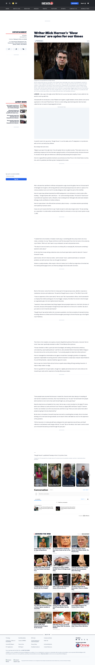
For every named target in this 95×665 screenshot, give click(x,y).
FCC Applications (9, 646)
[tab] (37, 499)
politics (18, 44)
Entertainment (19, 32)
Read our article (44, 653)
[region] (61, 503)
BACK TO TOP (47, 634)
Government (14, 41)
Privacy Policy (34, 644)
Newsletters (85, 8)
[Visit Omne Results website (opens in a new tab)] (82, 645)
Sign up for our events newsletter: (13, 173)
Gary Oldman (24, 44)
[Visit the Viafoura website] (86, 515)
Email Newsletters (22, 638)
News (7, 8)
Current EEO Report (10, 644)
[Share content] (9, 49)
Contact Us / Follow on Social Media (10, 641)
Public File (46, 640)
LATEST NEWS (21, 102)
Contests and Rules (48, 638)
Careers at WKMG (22, 640)
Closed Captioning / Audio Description (35, 641)
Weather (27, 8)
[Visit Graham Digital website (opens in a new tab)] (17, 660)
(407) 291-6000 (26, 650)
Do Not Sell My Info (48, 644)
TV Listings (8, 638)
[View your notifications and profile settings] (87, 499)
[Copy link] (16, 49)
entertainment (21, 41)
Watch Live (16, 8)
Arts (25, 41)
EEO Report (20, 646)
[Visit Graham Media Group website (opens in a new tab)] (9, 660)
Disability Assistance (35, 646)
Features (54, 8)
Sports (63, 8)
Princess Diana (11, 43)
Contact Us (73, 8)
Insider (36, 8)
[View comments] (23, 49)
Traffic (45, 8)
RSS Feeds (33, 638)
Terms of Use (21, 644)
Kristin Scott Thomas (19, 43)
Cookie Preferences (48, 646)
